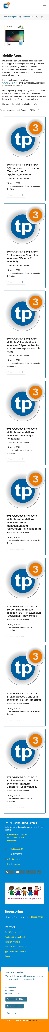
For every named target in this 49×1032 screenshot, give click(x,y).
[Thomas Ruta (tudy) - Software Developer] (6, 4)
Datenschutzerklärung (16, 999)
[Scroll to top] (44, 1027)
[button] (9, 872)
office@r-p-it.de (13, 859)
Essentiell (11, 988)
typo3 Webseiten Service (15, 951)
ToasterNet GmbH (12, 942)
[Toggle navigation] (45, 5)
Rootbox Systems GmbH (15, 937)
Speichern (11, 1013)
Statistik (10, 991)
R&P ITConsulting (36, 1020)
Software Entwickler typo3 (16, 947)
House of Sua (37, 917)
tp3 (14, 1020)
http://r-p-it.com (13, 864)
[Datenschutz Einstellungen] (4, 1027)
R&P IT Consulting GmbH (16, 932)
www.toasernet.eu (9, 83)
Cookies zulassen (14, 1006)
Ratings (8, 956)
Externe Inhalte (13, 994)
